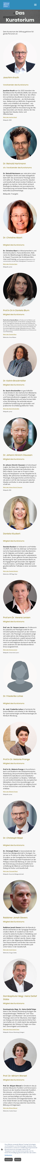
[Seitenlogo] (6, 5)
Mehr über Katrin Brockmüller (11, 409)
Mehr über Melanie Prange (10, 791)
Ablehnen (17, 1159)
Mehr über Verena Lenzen (10, 650)
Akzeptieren (8, 1159)
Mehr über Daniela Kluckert (10, 571)
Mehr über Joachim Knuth (10, 117)
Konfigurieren (8, 1155)
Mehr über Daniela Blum (9, 334)
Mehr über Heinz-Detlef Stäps (11, 1029)
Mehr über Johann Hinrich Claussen (12, 487)
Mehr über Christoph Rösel (10, 871)
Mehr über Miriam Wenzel (10, 1108)
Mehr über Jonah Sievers (9, 950)
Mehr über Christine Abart (10, 264)
